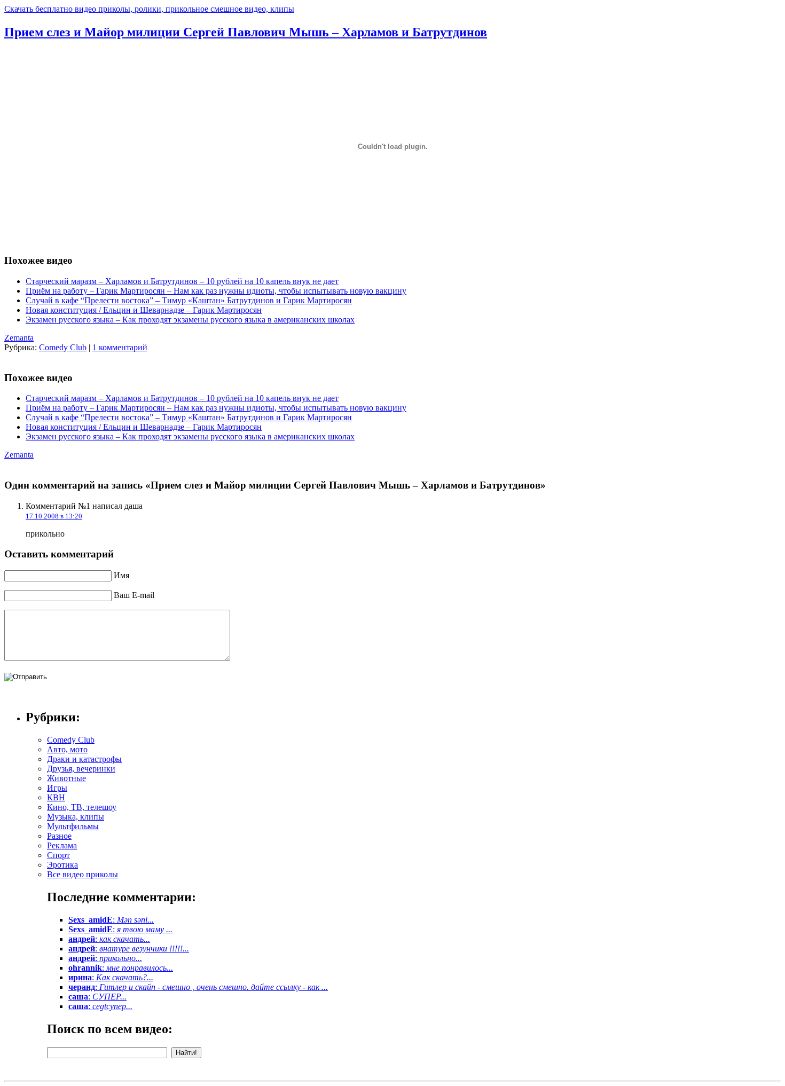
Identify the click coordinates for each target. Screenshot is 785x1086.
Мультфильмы (73, 826)
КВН (56, 797)
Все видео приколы (82, 874)
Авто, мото (67, 749)
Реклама (62, 845)
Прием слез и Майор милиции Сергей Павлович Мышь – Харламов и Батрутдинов (245, 32)
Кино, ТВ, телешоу (81, 807)
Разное (59, 835)
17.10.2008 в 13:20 (54, 516)
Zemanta (19, 337)
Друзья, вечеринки (81, 768)
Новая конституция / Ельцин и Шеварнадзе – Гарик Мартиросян (144, 309)
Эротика (62, 864)
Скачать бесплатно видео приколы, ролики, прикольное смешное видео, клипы (149, 8)
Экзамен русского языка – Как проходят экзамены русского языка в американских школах (190, 319)
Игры (57, 787)
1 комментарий (119, 347)
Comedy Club (63, 347)
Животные (66, 778)
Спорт (58, 855)
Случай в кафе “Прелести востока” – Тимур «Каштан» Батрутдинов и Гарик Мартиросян (189, 300)
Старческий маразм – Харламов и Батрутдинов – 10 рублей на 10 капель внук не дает (182, 281)
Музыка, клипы (75, 816)
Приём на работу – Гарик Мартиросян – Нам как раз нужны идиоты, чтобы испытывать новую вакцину (216, 290)
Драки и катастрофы (84, 759)
